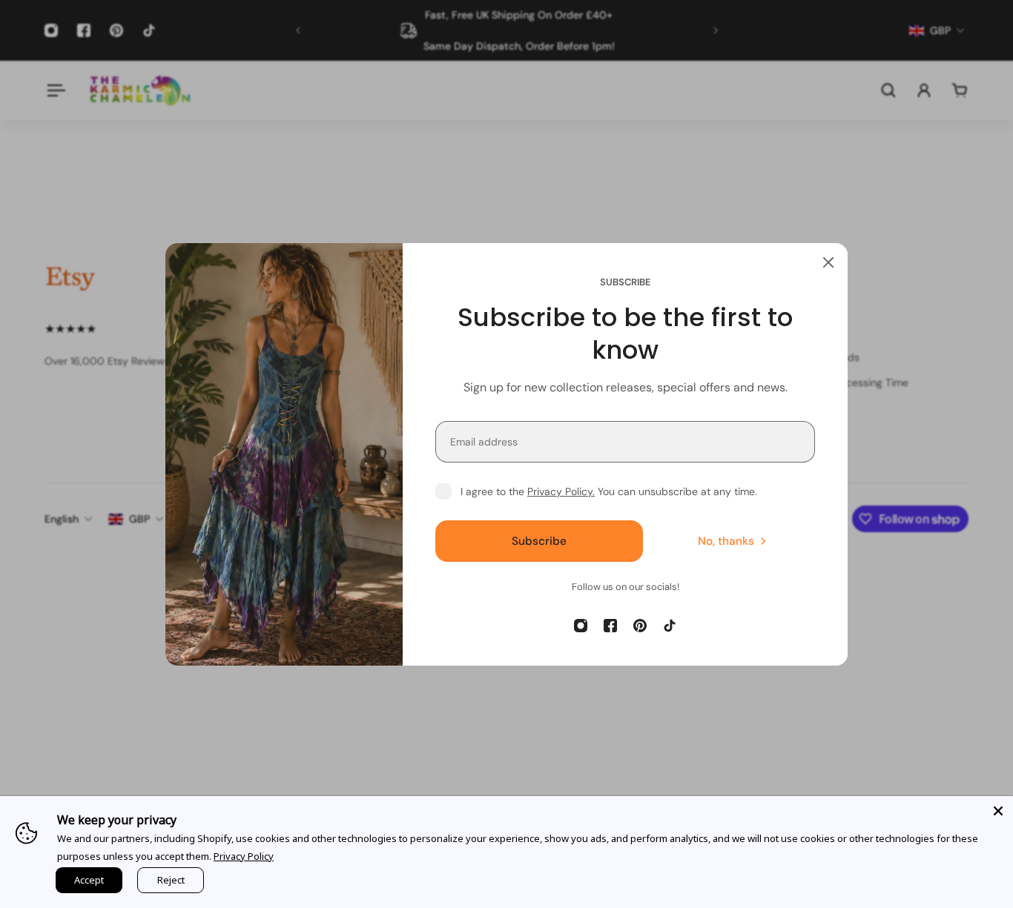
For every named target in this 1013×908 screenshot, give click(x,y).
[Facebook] (610, 625)
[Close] (828, 262)
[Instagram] (580, 625)
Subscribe (539, 540)
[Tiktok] (669, 625)
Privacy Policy (244, 856)
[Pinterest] (640, 625)
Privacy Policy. (561, 491)
